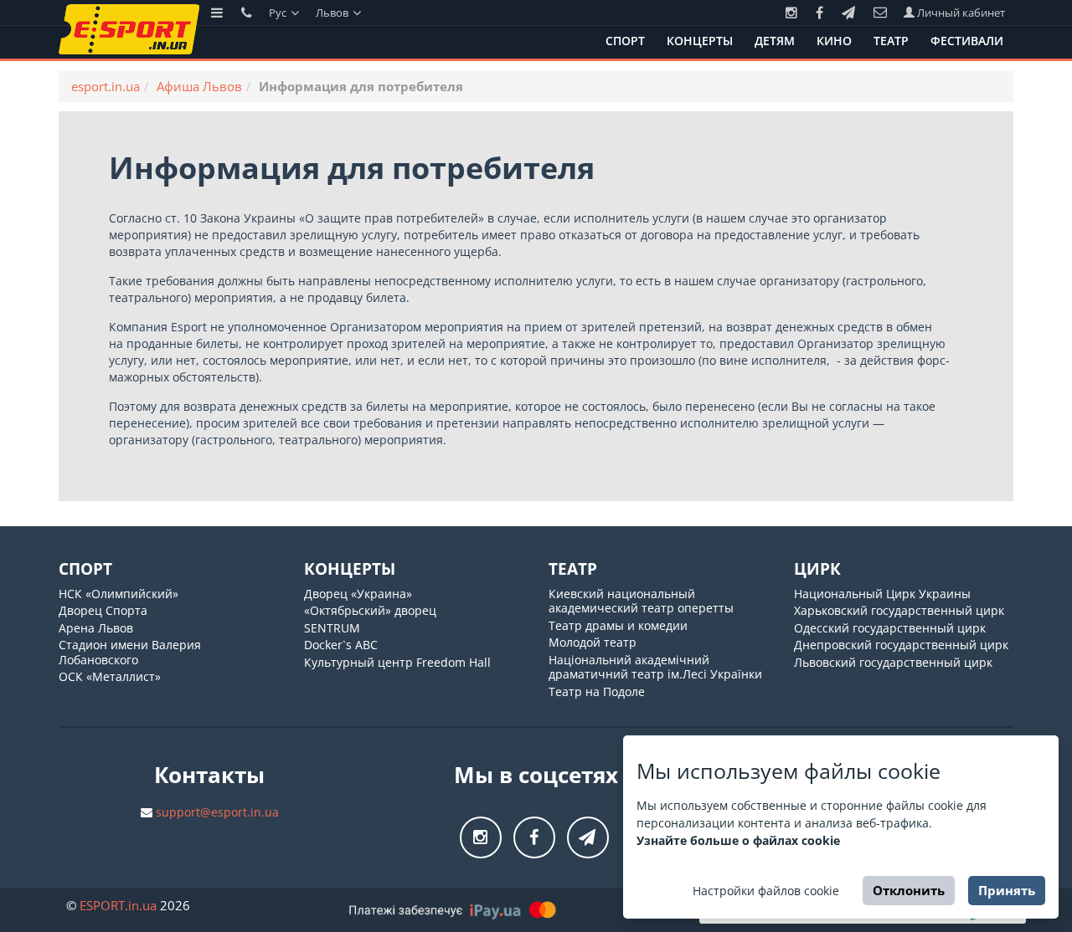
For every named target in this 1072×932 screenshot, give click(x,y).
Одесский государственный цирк (890, 628)
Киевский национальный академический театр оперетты (641, 601)
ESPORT (118, 905)
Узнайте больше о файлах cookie (738, 840)
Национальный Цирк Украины (882, 594)
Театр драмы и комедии (618, 625)
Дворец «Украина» (358, 594)
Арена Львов (96, 628)
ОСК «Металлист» (110, 676)
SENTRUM (332, 628)
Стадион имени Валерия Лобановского (130, 652)
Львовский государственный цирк (893, 662)
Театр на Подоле (597, 691)
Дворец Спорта (103, 610)
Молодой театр (592, 642)
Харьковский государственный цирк (899, 610)
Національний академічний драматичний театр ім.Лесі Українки (655, 667)
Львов (333, 12)
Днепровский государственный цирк (901, 645)
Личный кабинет (960, 12)
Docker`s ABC (341, 645)
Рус (279, 12)
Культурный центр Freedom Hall (397, 662)
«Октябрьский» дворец (370, 610)
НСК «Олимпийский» (118, 594)
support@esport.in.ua (217, 812)
